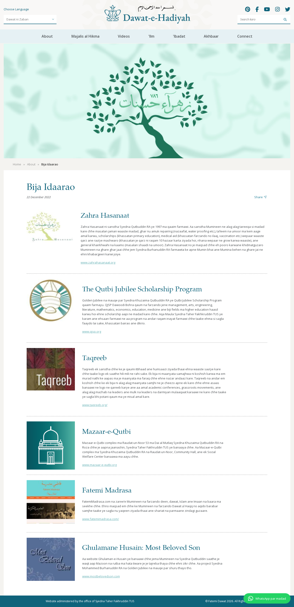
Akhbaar (211, 36)
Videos (124, 36)
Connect (244, 36)
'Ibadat (179, 36)
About (47, 36)
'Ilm (151, 36)
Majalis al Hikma (85, 36)
